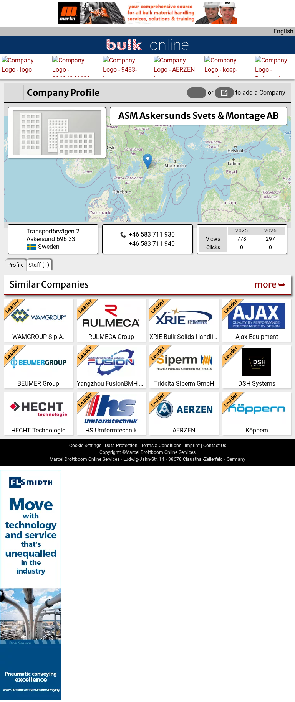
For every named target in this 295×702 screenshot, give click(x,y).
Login (196, 92)
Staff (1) (38, 264)
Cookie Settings (85, 445)
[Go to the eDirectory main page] (13, 92)
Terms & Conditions (161, 445)
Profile (15, 264)
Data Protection (121, 445)
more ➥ (269, 284)
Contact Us (214, 445)
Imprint (192, 445)
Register (224, 92)
